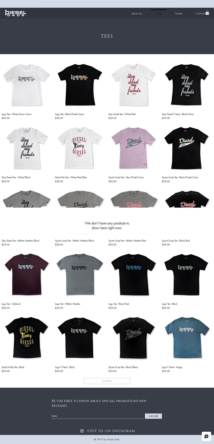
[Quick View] (27, 85)
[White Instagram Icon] (82, 431)
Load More (107, 381)
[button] (207, 12)
